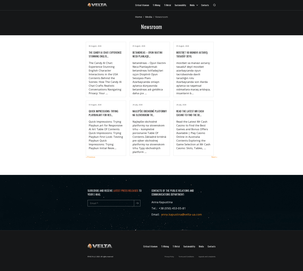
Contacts (205, 5)
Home (138, 16)
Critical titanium (142, 5)
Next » (214, 157)
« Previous (90, 157)
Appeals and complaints (207, 257)
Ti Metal (167, 5)
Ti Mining (156, 5)
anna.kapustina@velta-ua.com (181, 214)
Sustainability (180, 5)
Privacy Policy (169, 257)
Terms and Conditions (186, 257)
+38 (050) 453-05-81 (172, 208)
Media (192, 5)
